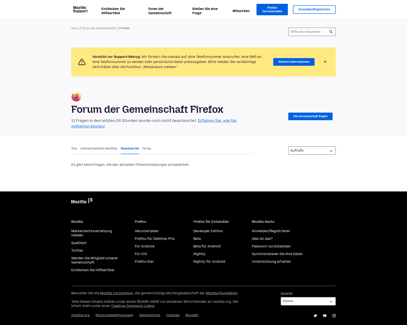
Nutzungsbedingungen (114, 315)
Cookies (173, 315)
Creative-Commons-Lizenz (132, 306)
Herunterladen (147, 231)
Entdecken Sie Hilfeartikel (113, 11)
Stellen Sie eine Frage (205, 11)
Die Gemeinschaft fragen (310, 116)
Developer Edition (208, 231)
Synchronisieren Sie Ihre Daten (277, 254)
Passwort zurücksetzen (271, 246)
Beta (197, 239)
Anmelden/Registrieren (314, 9)
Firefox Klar (144, 261)
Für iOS (141, 254)
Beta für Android (207, 246)
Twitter (77, 250)
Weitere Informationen (293, 62)
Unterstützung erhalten (271, 261)
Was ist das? (262, 239)
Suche (331, 31)
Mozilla (81, 201)
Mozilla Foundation (222, 293)
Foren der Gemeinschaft (160, 11)
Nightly (199, 254)
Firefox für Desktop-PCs (155, 239)
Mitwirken (241, 11)
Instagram (334, 315)
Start (75, 28)
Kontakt (191, 315)
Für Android (144, 246)
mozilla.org (80, 315)
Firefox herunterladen (272, 9)
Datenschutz (149, 315)
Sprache (287, 293)
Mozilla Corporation (116, 293)
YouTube (324, 315)
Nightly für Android (209, 261)
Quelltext (79, 243)
